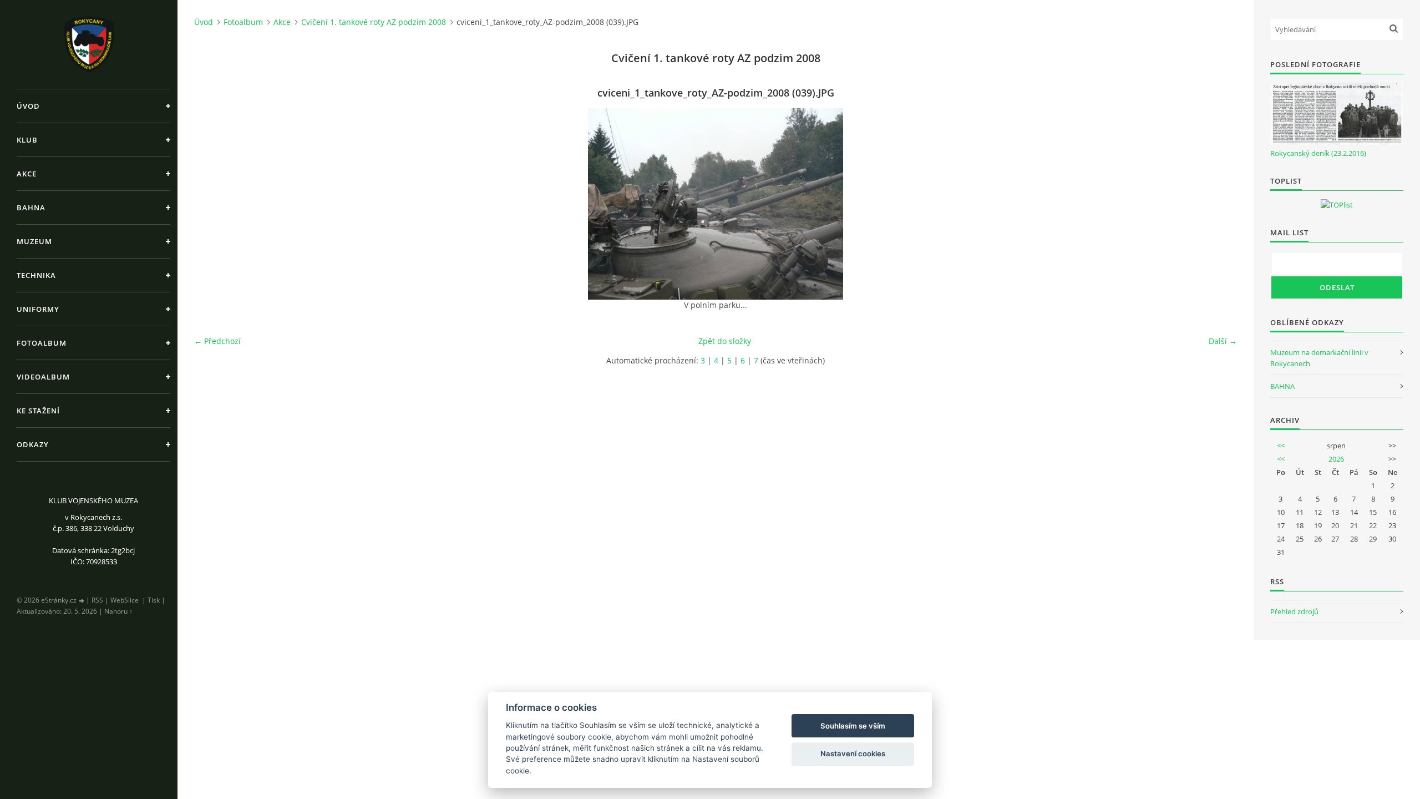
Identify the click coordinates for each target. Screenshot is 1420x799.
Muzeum (34, 241)
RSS (97, 600)
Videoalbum (43, 377)
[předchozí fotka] (212, 204)
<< (1281, 446)
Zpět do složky (724, 341)
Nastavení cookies (852, 753)
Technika (36, 275)
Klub (27, 140)
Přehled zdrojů (1294, 611)
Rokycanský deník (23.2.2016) (1318, 153)
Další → (1223, 341)
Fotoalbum (42, 343)
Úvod (28, 106)
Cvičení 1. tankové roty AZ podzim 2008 (373, 22)
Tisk (154, 600)
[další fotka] (1218, 204)
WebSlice (124, 600)
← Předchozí (217, 341)
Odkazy (33, 444)
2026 (1336, 459)
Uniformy (38, 309)
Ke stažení (38, 411)
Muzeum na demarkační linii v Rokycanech (1319, 357)
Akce (27, 174)
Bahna (31, 208)
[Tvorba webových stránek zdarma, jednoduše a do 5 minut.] (82, 601)
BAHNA (1282, 386)
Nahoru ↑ (118, 611)
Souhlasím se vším (852, 725)
